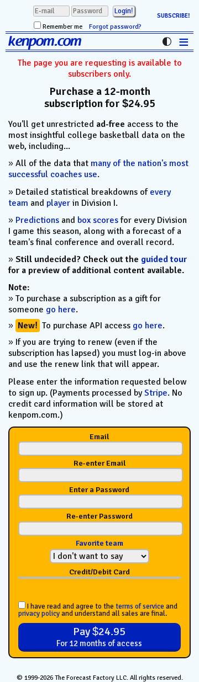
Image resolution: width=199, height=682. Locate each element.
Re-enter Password (99, 516)
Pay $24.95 (99, 636)
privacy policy (39, 613)
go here (61, 309)
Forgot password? (115, 27)
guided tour (164, 259)
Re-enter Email (99, 463)
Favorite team (99, 543)
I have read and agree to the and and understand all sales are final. (97, 609)
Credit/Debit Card (99, 572)
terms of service (140, 606)
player (58, 203)
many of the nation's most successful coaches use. (98, 169)
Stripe (155, 392)
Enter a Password (99, 490)
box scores (97, 220)
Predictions (37, 220)
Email (99, 437)
